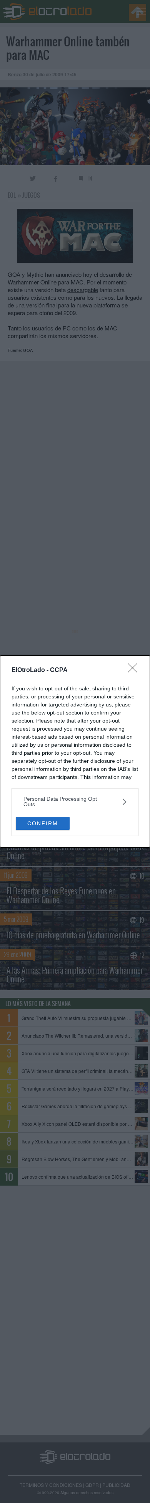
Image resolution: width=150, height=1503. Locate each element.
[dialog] (75, 751)
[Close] (135, 670)
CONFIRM (42, 823)
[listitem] (75, 801)
